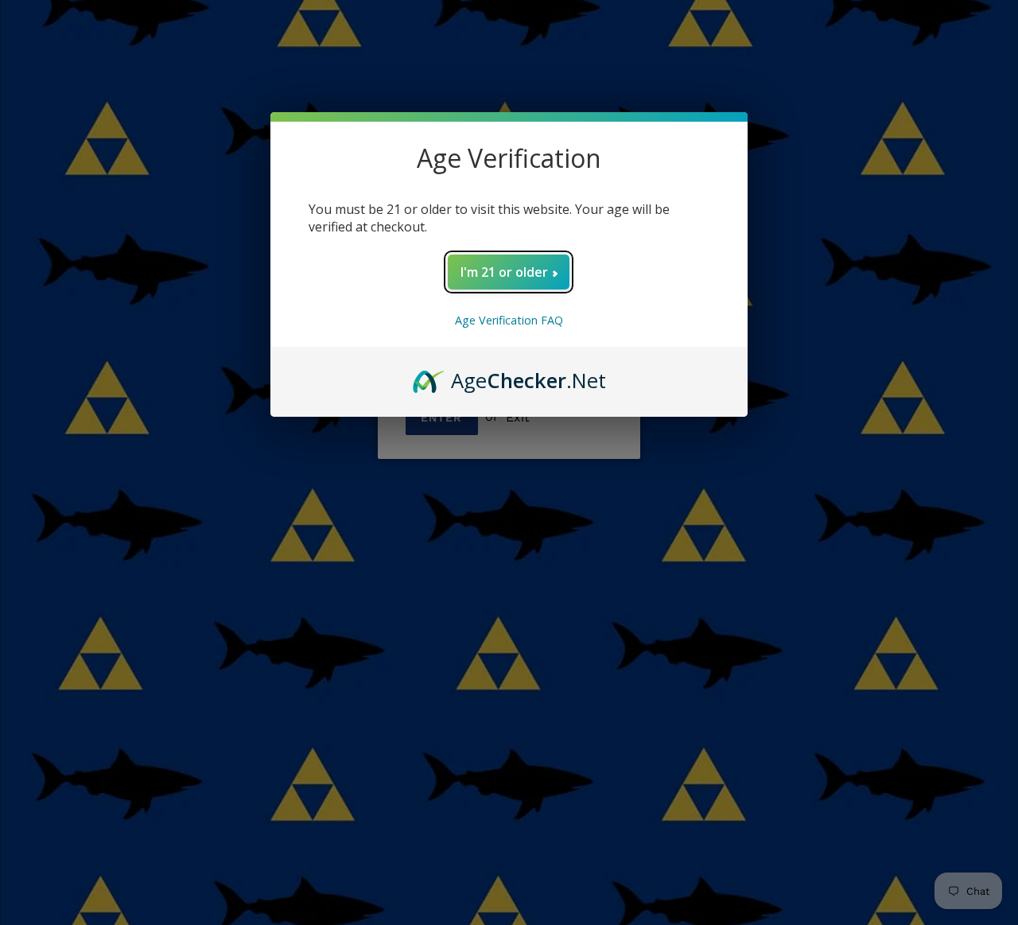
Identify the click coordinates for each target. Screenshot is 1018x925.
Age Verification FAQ (509, 320)
